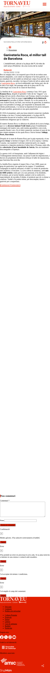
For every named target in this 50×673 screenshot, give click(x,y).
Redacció (8, 70)
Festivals (8, 617)
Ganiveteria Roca (8, 83)
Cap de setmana (11, 624)
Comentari (4, 501)
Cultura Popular (11, 615)
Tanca (3, 542)
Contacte (8, 609)
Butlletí (7, 626)
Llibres (7, 622)
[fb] (2, 638)
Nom (2, 520)
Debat (7, 619)
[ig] (10, 638)
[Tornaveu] (15, 8)
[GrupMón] (6, 672)
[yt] (14, 638)
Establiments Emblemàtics (10, 185)
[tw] (6, 638)
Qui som (8, 607)
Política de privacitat (12, 611)
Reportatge (12, 50)
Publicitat (8, 628)
